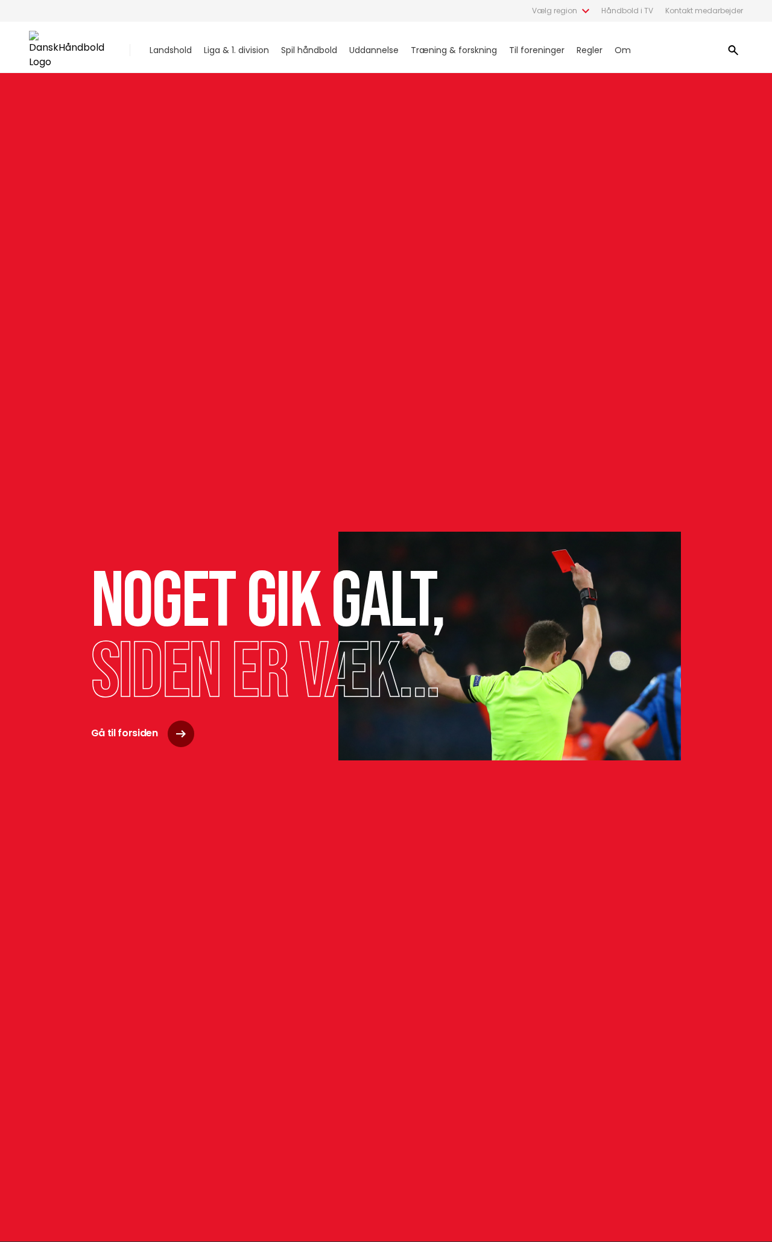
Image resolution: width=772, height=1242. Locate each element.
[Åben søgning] (733, 50)
